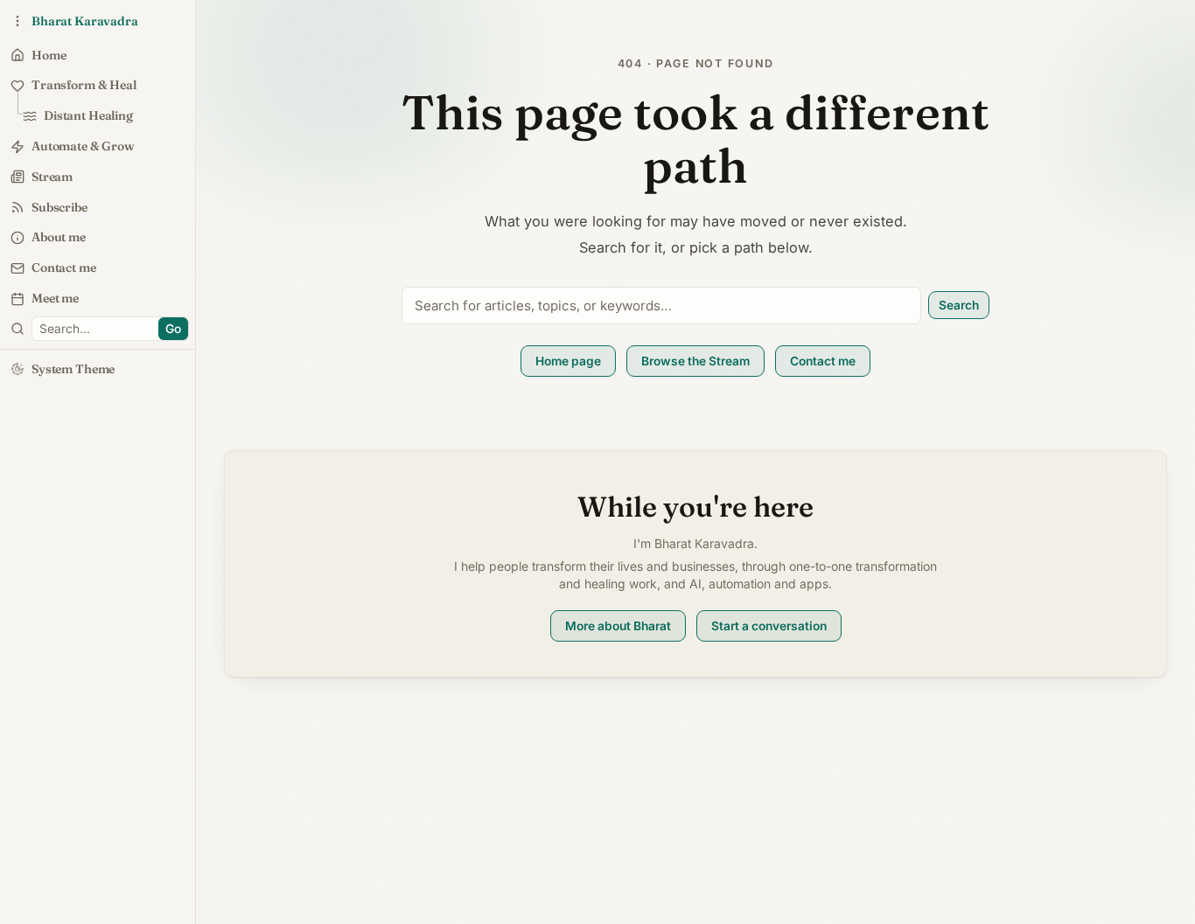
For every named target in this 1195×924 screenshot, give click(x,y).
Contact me (823, 361)
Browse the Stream (695, 361)
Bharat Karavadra (84, 21)
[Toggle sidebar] (17, 329)
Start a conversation (769, 626)
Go (173, 329)
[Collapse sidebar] (17, 21)
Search (959, 305)
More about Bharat (618, 626)
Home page (568, 361)
